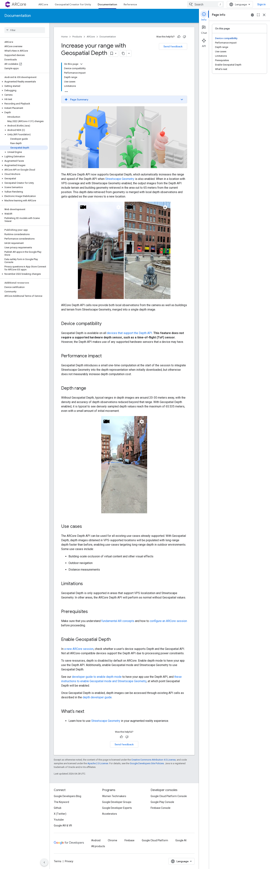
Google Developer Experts (117, 807)
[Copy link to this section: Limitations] (86, 584)
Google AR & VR (63, 825)
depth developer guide (97, 697)
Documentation (107, 4)
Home (64, 36)
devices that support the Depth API (129, 333)
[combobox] (205, 4)
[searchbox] (24, 30)
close (264, 15)
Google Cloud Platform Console (169, 796)
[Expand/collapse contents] (81, 64)
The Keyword (61, 802)
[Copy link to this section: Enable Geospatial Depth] (114, 640)
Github (57, 807)
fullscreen (258, 15)
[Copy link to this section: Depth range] (89, 388)
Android (95, 840)
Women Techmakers (114, 796)
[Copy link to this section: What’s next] (88, 712)
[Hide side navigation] (44, 862)
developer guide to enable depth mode (97, 676)
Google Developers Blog (67, 796)
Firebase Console (160, 807)
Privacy (69, 861)
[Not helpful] (184, 36)
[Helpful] (179, 36)
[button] (24, 81)
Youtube (59, 819)
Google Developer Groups (116, 802)
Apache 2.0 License (97, 763)
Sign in (261, 4)
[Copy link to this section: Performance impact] (105, 356)
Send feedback (173, 46)
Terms (57, 861)
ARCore (19, 4)
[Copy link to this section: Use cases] (85, 527)
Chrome (112, 840)
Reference (130, 4)
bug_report (252, 15)
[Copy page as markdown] (123, 53)
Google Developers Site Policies (147, 763)
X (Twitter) (60, 813)
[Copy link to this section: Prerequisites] (91, 612)
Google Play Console (162, 802)
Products (77, 36)
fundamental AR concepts (117, 621)
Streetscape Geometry (119, 179)
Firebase (129, 840)
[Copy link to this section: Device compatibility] (105, 324)
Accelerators (109, 813)
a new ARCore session (78, 649)
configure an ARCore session (168, 621)
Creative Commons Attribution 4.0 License (153, 759)
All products (98, 846)
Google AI (180, 840)
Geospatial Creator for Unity (73, 4)
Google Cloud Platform (155, 840)
